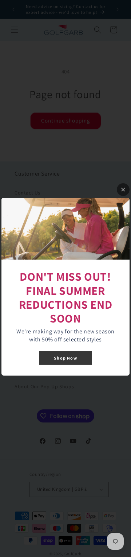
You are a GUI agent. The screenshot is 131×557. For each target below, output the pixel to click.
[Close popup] (123, 189)
